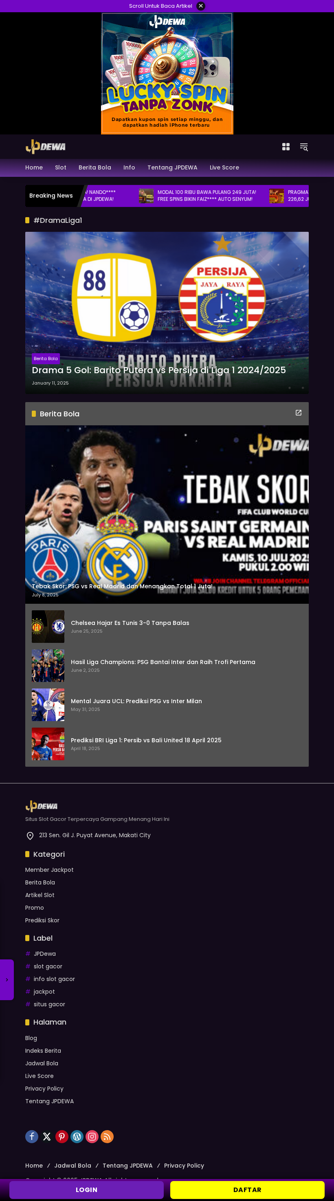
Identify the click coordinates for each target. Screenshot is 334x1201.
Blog (31, 1038)
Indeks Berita (43, 1051)
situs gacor (49, 1004)
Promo (34, 908)
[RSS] (107, 1136)
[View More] (298, 412)
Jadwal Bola (41, 1063)
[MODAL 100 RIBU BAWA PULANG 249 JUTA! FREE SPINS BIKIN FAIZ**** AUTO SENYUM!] (119, 196)
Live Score (39, 1076)
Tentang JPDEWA (49, 1101)
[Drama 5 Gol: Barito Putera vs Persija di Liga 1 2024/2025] (167, 313)
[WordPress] (77, 1136)
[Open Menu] (286, 147)
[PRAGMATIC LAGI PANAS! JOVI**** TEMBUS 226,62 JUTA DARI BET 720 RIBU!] (250, 196)
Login (87, 1189)
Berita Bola (46, 358)
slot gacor (48, 966)
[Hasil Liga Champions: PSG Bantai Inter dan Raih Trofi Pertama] (48, 665)
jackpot (44, 992)
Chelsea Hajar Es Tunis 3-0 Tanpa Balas (130, 623)
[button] (304, 147)
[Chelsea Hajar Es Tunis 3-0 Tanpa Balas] (48, 626)
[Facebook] (31, 1136)
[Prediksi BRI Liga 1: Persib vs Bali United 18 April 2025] (48, 744)
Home (34, 1165)
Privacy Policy (44, 1088)
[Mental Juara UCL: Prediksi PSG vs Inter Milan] (48, 704)
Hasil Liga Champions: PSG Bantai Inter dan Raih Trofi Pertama (163, 662)
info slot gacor (54, 979)
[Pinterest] (61, 1136)
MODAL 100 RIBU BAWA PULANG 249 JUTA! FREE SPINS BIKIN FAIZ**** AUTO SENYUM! (180, 195)
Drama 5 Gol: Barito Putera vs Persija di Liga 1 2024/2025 (159, 370)
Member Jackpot (49, 870)
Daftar (247, 1189)
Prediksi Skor (42, 920)
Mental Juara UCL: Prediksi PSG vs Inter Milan (136, 701)
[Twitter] (46, 1136)
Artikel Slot (40, 895)
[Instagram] (92, 1136)
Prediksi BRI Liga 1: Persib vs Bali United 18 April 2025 (146, 740)
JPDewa (45, 954)
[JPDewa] (45, 146)
